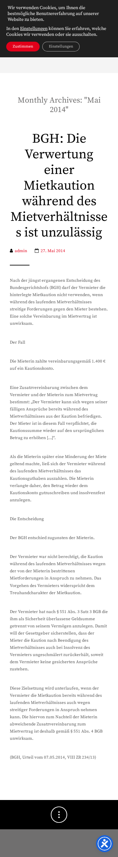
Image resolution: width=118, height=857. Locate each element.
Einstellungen (34, 29)
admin (21, 250)
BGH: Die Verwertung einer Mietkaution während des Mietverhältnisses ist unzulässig (59, 186)
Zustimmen (23, 46)
